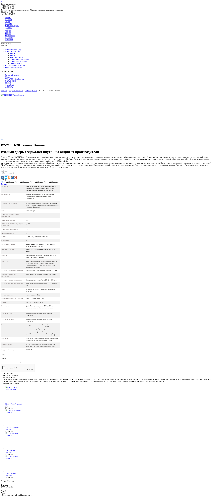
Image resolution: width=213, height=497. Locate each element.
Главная (8, 18)
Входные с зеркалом (17, 57)
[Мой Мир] (12, 177)
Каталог (4, 91)
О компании (10, 36)
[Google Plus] (15, 177)
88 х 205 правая (23, 182)
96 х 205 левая (38, 182)
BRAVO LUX (10, 81)
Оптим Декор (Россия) (18, 61)
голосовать (5, 175)
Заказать (4, 184)
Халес (7, 77)
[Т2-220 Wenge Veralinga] (13, 448)
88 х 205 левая (9, 182)
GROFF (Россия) (16, 63)
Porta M (12, 55)
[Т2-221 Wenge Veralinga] (13, 471)
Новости (8, 24)
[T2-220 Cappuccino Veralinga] (13, 425)
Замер (7, 22)
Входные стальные (12, 51)
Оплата (8, 34)
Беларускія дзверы (12, 75)
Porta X (12, 53)
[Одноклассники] (9, 177)
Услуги (8, 32)
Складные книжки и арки (15, 65)
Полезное (9, 38)
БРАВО (8, 83)
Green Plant (9, 85)
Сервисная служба (12, 26)
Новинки (8, 20)
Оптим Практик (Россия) (19, 59)
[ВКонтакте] (2, 177)
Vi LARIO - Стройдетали (14, 79)
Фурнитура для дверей (14, 67)
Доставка (8, 28)
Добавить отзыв (7, 373)
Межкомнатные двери (13, 49)
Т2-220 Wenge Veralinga (10, 451)
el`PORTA (9, 87)
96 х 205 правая (52, 182)
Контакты (9, 40)
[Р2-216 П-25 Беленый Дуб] (13, 402)
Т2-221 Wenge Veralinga (10, 474)
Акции (8, 30)
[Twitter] (6, 177)
